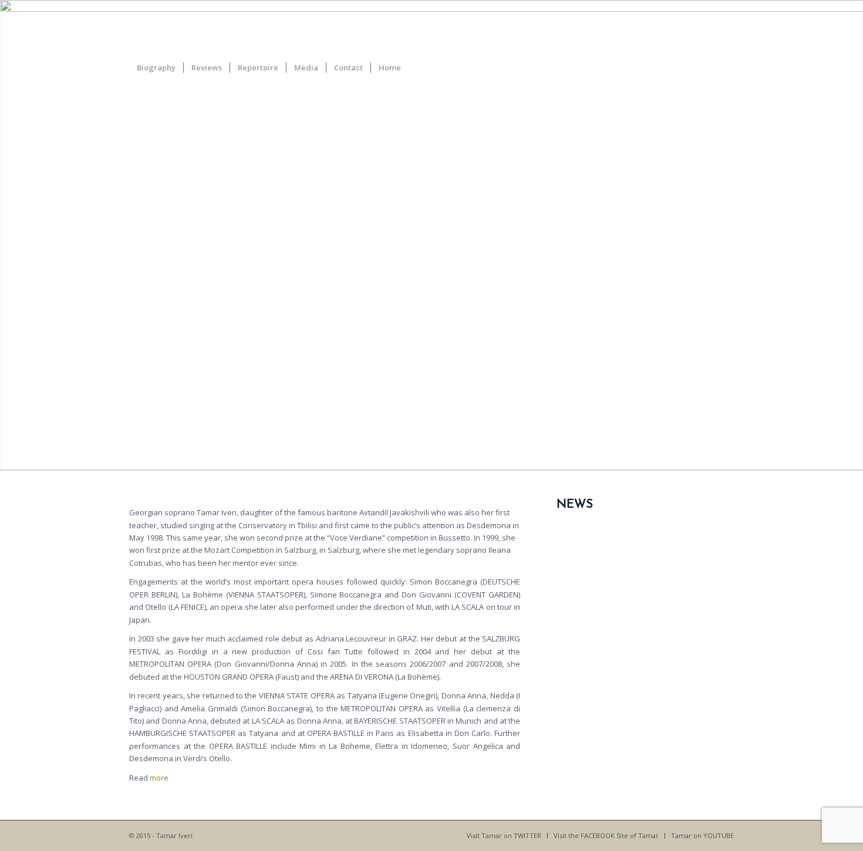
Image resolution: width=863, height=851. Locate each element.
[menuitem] (156, 67)
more (159, 777)
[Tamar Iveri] (709, 26)
